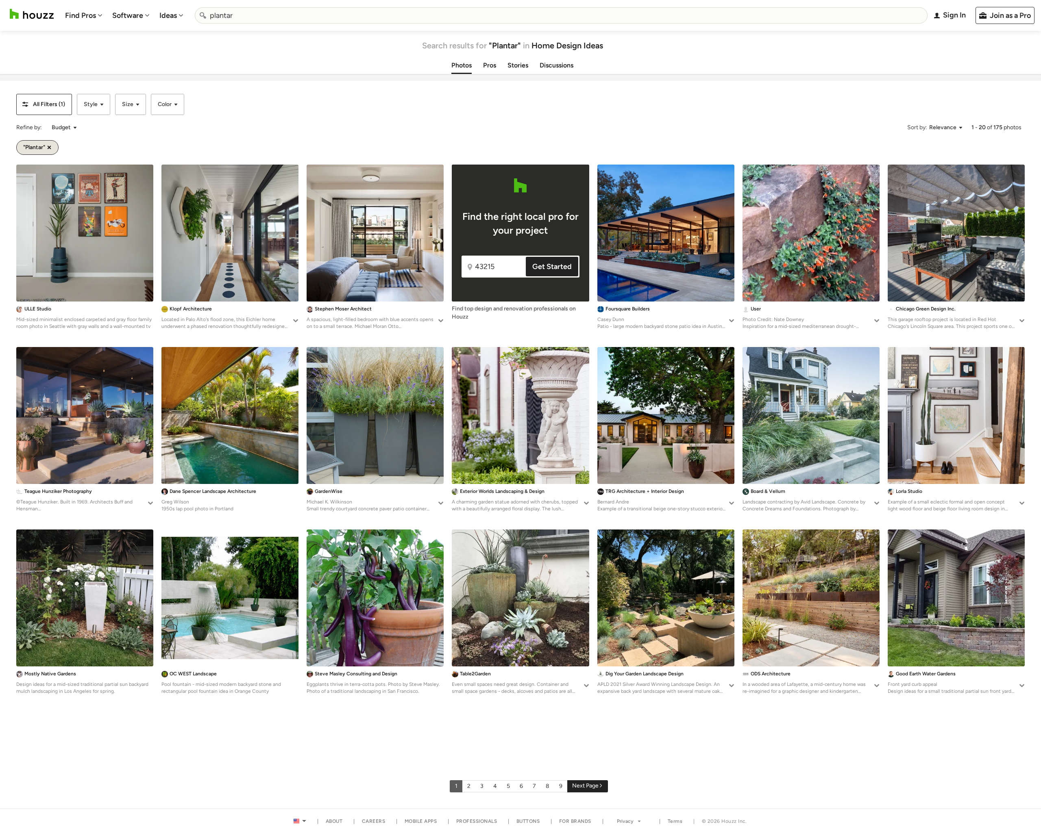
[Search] (203, 15)
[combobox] (561, 15)
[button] (44, 104)
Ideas (168, 15)
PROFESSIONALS (476, 821)
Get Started (552, 266)
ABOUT (334, 821)
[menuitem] (83, 15)
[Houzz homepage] (32, 14)
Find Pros (80, 15)
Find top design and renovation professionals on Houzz (514, 312)
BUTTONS (528, 821)
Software (127, 15)
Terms (675, 821)
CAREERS (373, 821)
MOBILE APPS (421, 821)
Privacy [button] (625, 821)
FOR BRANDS (575, 821)
